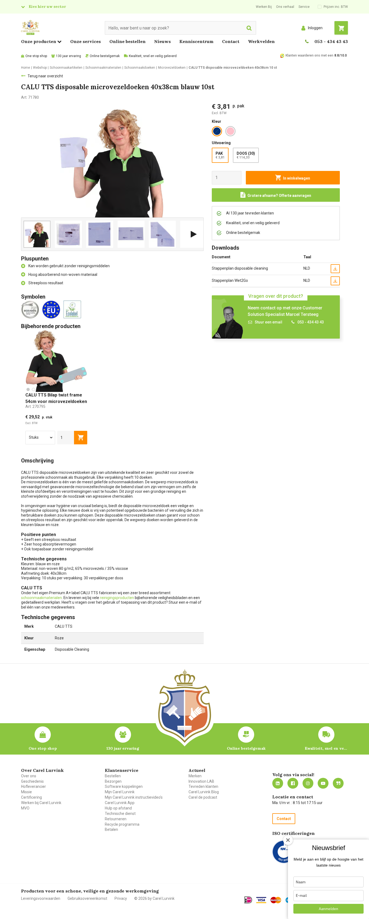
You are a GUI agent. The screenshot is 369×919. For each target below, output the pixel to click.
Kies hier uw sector (47, 6)
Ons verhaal (285, 7)
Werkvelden (261, 41)
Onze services (85, 41)
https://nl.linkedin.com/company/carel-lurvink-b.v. (277, 783)
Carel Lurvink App (120, 803)
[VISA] (261, 900)
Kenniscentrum (196, 41)
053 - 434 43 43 (331, 41)
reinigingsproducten (117, 598)
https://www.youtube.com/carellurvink (323, 783)
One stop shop (36, 56)
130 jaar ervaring (68, 56)
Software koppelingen (124, 786)
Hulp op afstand (118, 808)
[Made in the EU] (52, 309)
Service (304, 7)
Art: (35, 406)
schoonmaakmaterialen (41, 598)
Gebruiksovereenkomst (87, 898)
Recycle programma (122, 824)
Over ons (28, 776)
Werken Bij (264, 7)
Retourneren (115, 819)
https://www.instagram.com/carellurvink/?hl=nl (308, 783)
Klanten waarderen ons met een (309, 55)
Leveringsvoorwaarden (40, 898)
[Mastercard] (275, 900)
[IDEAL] (248, 900)
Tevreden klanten (203, 786)
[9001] (283, 851)
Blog (338, 783)
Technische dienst (120, 813)
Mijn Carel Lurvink (120, 792)
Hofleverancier (33, 786)
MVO (25, 808)
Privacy (121, 898)
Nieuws (162, 41)
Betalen (111, 829)
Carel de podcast (203, 797)
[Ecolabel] (73, 309)
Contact (230, 41)
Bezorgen (113, 781)
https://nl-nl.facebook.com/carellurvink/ (292, 783)
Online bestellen (127, 41)
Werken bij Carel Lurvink (41, 803)
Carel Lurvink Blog (204, 792)
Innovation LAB (201, 781)
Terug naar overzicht (45, 76)
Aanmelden (328, 908)
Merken (195, 776)
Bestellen (113, 776)
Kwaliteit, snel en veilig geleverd (153, 56)
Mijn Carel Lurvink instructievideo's (134, 797)
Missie (26, 792)
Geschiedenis (32, 781)
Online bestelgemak (105, 56)
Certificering (31, 797)
